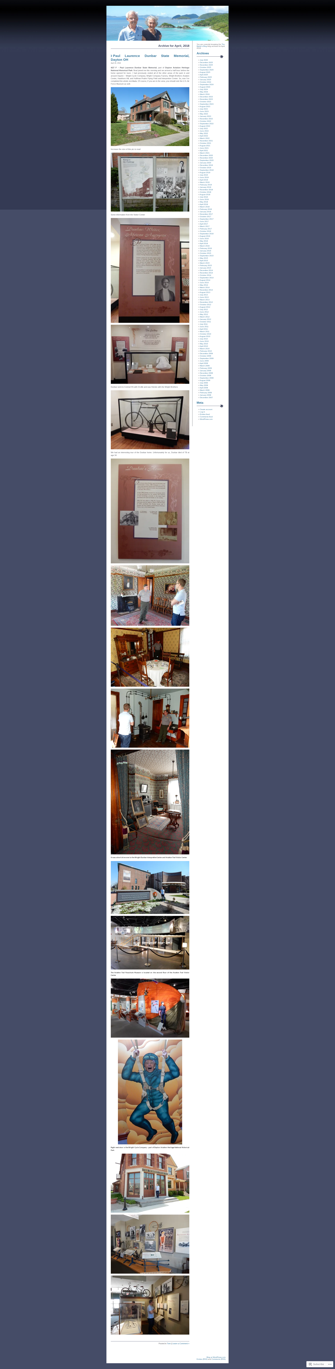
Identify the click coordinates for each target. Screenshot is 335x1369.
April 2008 (204, 388)
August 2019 (205, 172)
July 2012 (204, 309)
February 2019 (206, 185)
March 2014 (205, 287)
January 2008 (205, 395)
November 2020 (206, 158)
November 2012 (206, 302)
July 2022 (204, 128)
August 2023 (205, 106)
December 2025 (206, 62)
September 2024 (207, 84)
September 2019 (207, 170)
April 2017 (204, 224)
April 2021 (204, 150)
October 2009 (205, 356)
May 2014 (204, 285)
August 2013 (205, 292)
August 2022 (205, 126)
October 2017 (205, 216)
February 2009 (206, 368)
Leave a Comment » (180, 1343)
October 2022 (205, 121)
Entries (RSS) (202, 1359)
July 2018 (204, 197)
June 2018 (204, 199)
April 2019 (204, 180)
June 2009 (204, 361)
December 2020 (206, 155)
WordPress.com (206, 419)
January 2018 (205, 212)
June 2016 (204, 238)
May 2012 (204, 314)
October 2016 (205, 231)
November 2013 (206, 290)
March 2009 (205, 366)
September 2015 (207, 256)
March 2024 (205, 94)
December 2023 (206, 97)
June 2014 (204, 283)
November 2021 (206, 141)
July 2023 (204, 109)
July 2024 (204, 89)
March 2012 (205, 317)
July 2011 (204, 324)
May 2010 (204, 344)
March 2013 (205, 300)
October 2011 (205, 322)
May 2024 (204, 92)
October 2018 (205, 192)
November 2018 (206, 190)
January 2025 (205, 80)
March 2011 (204, 331)
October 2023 (205, 102)
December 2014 (206, 270)
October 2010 (205, 334)
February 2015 (206, 265)
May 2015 (204, 258)
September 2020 (207, 160)
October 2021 (205, 143)
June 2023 (204, 111)
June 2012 (204, 312)
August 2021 (205, 146)
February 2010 (206, 351)
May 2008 (204, 385)
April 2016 (204, 243)
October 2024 (205, 82)
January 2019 (205, 187)
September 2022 (207, 124)
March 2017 (205, 226)
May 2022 (204, 133)
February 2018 (206, 209)
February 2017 (206, 229)
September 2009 (207, 358)
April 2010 (204, 346)
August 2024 (205, 87)
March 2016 (205, 246)
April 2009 (204, 363)
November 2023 (206, 99)
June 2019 (204, 177)
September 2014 (207, 278)
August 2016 (205, 236)
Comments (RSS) (218, 1359)
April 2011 (204, 329)
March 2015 (205, 263)
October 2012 (205, 305)
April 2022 (204, 136)
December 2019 (206, 165)
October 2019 (205, 168)
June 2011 (204, 327)
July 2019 (204, 175)
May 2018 (204, 202)
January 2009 (205, 371)
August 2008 (205, 380)
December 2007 (206, 397)
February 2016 (206, 248)
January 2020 (205, 163)
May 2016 (204, 241)
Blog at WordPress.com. (216, 1357)
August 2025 (205, 72)
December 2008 (206, 373)
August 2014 (205, 280)
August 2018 (205, 194)
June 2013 (204, 297)
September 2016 (207, 234)
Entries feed (205, 414)
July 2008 (204, 383)
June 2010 (204, 341)
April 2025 (204, 75)
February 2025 (206, 77)
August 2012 (205, 307)
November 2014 (206, 273)
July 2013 (204, 295)
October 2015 (205, 253)
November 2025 (206, 65)
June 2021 (204, 148)
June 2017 (204, 221)
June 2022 (204, 131)
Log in (202, 412)
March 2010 (205, 349)
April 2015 (204, 261)
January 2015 (205, 268)
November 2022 (206, 119)
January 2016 (205, 251)
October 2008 (205, 375)
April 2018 (204, 204)
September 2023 (207, 104)
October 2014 (205, 275)
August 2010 (205, 336)
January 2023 (205, 116)
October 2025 (205, 67)
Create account (206, 409)
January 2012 (205, 319)
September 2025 (207, 70)
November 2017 (206, 214)
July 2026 (204, 60)
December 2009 (206, 353)
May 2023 (204, 114)
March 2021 (205, 153)
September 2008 (207, 378)
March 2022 (205, 138)
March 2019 (205, 182)
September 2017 (207, 219)
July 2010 (204, 339)
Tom (169, 1343)
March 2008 (205, 390)
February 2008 (206, 393)
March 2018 (205, 207)
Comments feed (206, 417)
